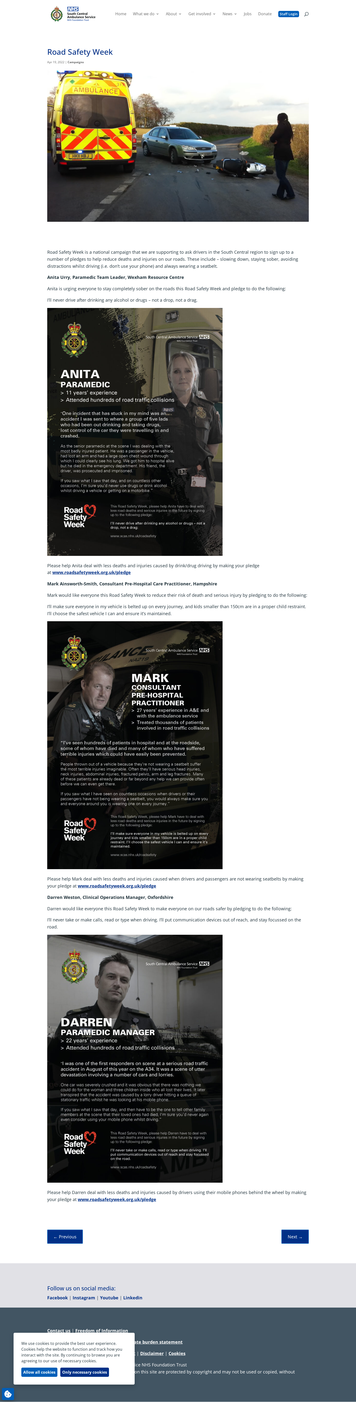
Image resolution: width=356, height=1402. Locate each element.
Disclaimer (152, 1353)
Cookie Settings (8, 1394)
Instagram (84, 1298)
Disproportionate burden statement (143, 1342)
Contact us (58, 1330)
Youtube (109, 1298)
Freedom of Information (101, 1330)
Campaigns (76, 62)
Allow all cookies (39, 1372)
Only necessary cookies (84, 1372)
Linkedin (132, 1298)
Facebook (57, 1298)
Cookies (177, 1353)
